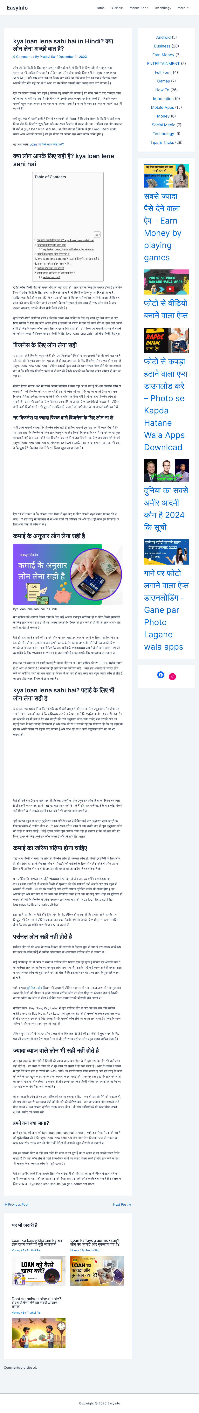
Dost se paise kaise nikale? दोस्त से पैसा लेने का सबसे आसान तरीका (36, 1302)
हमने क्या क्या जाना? (51, 277)
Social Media (163, 125)
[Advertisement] (67, 205)
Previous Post (16, 1204)
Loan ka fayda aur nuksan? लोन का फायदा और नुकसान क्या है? (95, 1242)
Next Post (122, 1204)
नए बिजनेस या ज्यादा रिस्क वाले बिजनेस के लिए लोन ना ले (68, 249)
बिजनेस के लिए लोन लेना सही (52, 245)
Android (163, 37)
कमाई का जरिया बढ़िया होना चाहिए (55, 263)
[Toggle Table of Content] (95, 234)
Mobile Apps (139, 8)
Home (100, 8)
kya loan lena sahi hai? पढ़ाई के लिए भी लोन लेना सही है (69, 258)
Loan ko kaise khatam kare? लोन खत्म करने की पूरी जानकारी (37, 1242)
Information (163, 98)
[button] (187, 8)
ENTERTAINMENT (163, 63)
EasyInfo (17, 8)
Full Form (163, 72)
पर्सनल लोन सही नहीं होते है (51, 268)
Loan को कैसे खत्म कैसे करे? (47, 144)
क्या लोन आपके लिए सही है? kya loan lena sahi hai (65, 240)
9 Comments (22, 57)
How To (162, 90)
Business (117, 8)
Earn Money (163, 55)
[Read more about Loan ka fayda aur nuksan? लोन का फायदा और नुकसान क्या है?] (97, 1270)
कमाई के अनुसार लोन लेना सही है (54, 254)
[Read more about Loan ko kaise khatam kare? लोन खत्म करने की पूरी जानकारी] (38, 1270)
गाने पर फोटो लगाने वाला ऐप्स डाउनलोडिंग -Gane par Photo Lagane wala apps (166, 610)
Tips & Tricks (162, 142)
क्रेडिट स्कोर (34, 988)
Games (163, 81)
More (181, 8)
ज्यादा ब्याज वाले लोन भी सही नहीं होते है (56, 273)
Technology (162, 8)
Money (16, 1250)
